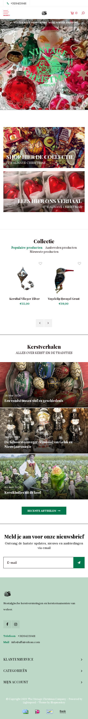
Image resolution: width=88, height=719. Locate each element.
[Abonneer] (79, 562)
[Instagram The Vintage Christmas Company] (16, 624)
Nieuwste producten (44, 252)
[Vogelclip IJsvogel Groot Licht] (40, 278)
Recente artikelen (42, 510)
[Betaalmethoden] (25, 712)
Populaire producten (26, 248)
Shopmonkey (58, 702)
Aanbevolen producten (61, 248)
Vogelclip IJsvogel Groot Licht (41, 299)
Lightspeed (29, 702)
